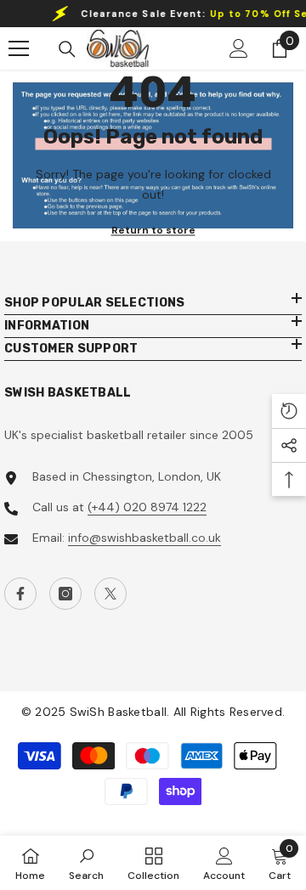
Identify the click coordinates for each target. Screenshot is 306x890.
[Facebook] (20, 593)
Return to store (153, 230)
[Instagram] (65, 593)
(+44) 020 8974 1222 (147, 507)
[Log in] (239, 48)
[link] (86, 863)
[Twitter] (110, 593)
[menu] (18, 48)
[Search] (67, 49)
